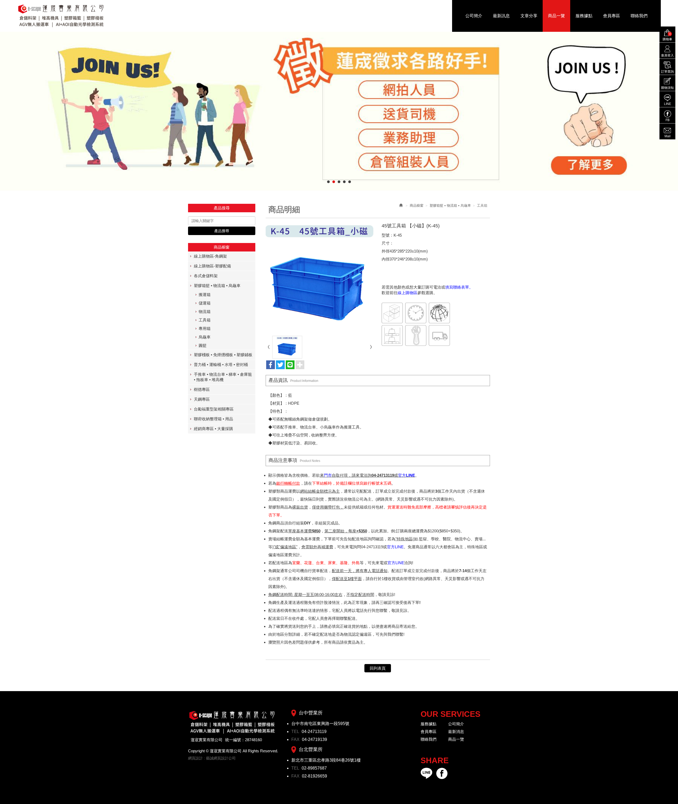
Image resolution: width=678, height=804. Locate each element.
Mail (667, 136)
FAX (296, 739)
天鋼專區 (202, 399)
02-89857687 (314, 768)
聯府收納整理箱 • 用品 (213, 419)
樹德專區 (202, 389)
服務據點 (428, 724)
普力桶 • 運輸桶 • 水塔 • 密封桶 (221, 364)
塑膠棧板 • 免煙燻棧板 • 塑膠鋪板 (223, 354)
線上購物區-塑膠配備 (212, 266)
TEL (295, 731)
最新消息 (456, 731)
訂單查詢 (667, 71)
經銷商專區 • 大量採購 (213, 428)
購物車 (667, 36)
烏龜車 (205, 337)
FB (668, 120)
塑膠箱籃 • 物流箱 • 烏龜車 (217, 285)
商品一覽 (456, 739)
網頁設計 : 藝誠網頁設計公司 (212, 758)
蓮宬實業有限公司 (61, 16)
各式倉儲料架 (206, 275)
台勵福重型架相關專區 (214, 409)
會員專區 (428, 731)
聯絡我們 (428, 739)
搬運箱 (205, 294)
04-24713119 (314, 731)
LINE (667, 104)
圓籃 (203, 345)
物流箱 (205, 311)
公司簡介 (456, 724)
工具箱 (205, 320)
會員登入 (667, 55)
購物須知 (667, 88)
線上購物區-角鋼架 (210, 256)
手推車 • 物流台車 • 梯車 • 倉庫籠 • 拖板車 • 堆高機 (223, 377)
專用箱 (205, 328)
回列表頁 (378, 668)
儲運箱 (205, 303)
